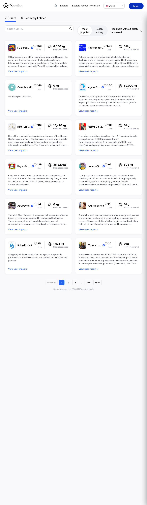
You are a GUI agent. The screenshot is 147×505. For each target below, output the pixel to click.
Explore (64, 6)
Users (12, 18)
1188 (88, 282)
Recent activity (99, 30)
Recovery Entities (35, 18)
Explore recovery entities (86, 6)
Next (97, 282)
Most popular (84, 30)
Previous (51, 282)
